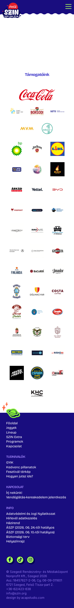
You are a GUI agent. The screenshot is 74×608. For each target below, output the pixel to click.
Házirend (13, 523)
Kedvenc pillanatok (21, 467)
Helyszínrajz (15, 541)
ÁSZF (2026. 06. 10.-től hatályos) (30, 532)
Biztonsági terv (18, 537)
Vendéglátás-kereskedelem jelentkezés (36, 497)
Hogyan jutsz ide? (19, 476)
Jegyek (11, 428)
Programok (14, 441)
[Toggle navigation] (68, 6)
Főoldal (12, 423)
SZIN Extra (14, 437)
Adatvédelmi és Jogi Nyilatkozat (30, 514)
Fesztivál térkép (18, 472)
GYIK (9, 462)
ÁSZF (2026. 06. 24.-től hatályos (30, 527)
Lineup (11, 432)
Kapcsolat (14, 446)
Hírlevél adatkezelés (21, 518)
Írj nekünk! (14, 493)
